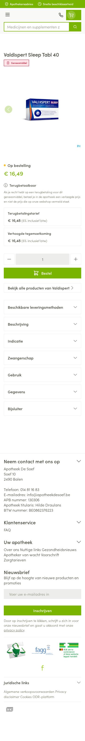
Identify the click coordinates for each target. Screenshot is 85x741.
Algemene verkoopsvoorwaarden (29, 691)
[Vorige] (8, 109)
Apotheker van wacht (22, 554)
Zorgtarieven (15, 559)
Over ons (11, 549)
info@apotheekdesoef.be (48, 494)
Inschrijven (42, 610)
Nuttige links (30, 549)
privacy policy (14, 630)
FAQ (7, 529)
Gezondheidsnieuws (59, 549)
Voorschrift (50, 554)
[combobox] (36, 26)
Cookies (26, 696)
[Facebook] (42, 668)
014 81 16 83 (29, 489)
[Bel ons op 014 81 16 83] (61, 15)
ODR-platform (43, 696)
